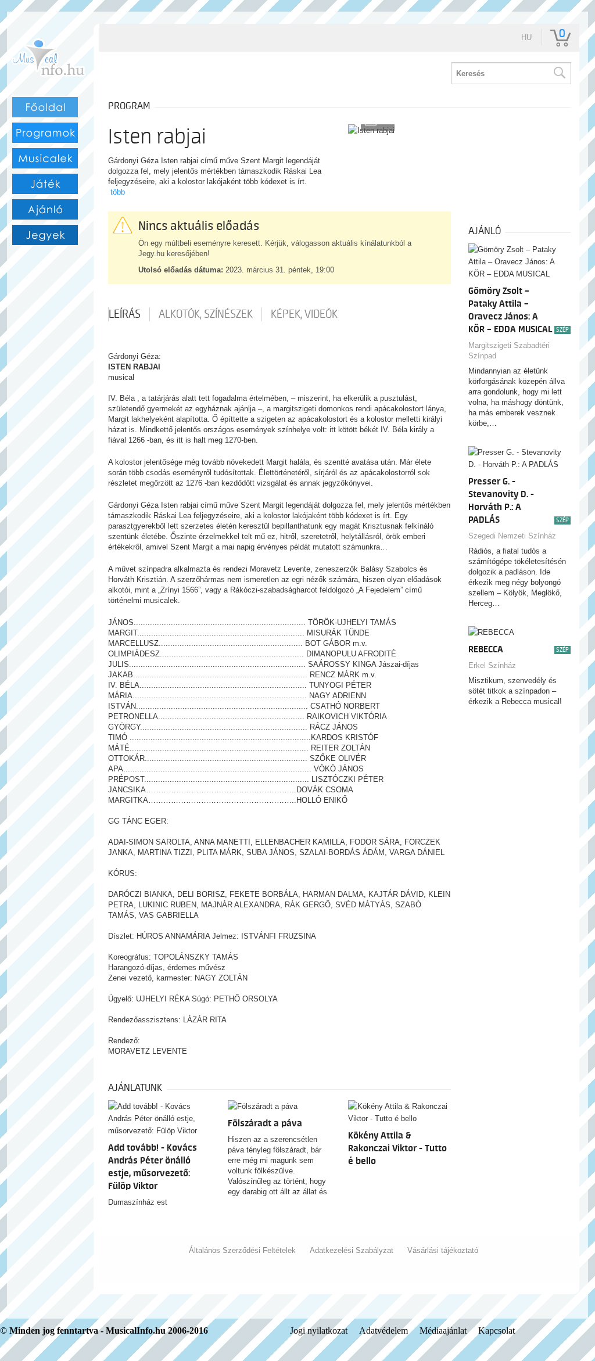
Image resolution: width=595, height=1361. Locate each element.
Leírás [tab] (125, 314)
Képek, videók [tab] (304, 314)
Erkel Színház (492, 665)
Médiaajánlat (443, 1330)
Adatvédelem (383, 1330)
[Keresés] (559, 73)
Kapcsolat (496, 1330)
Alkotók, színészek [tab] (206, 314)
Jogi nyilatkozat (318, 1330)
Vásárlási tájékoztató (442, 1250)
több (117, 192)
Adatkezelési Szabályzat (351, 1250)
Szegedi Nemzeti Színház (512, 536)
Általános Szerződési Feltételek (242, 1250)
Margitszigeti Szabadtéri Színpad (509, 350)
